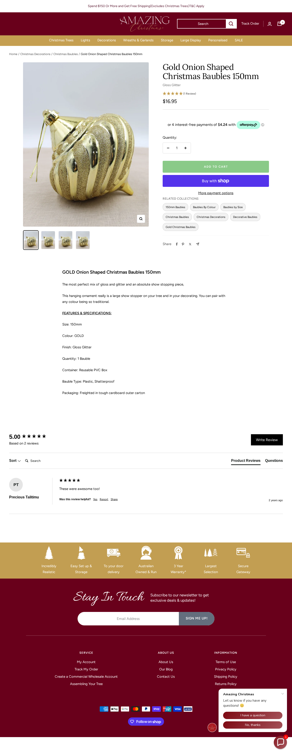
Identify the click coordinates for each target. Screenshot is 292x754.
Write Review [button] (267, 440)
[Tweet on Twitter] (190, 244)
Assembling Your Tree (86, 684)
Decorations (106, 40)
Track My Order (86, 669)
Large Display (190, 40)
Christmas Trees (61, 40)
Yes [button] (95, 499)
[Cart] (279, 24)
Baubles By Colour (204, 207)
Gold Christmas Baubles (181, 227)
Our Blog (166, 669)
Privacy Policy (225, 669)
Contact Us (166, 677)
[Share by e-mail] (197, 244)
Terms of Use (226, 662)
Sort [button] (13, 461)
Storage (167, 40)
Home (13, 54)
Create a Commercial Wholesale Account (86, 677)
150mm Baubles (175, 207)
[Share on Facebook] (177, 244)
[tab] (246, 461)
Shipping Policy (225, 677)
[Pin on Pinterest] (183, 244)
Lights (85, 40)
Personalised (217, 40)
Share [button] (114, 499)
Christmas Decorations (35, 54)
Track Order (250, 23)
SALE (239, 40)
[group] (33, 437)
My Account (86, 662)
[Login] (270, 24)
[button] (280, 742)
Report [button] (104, 499)
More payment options (215, 193)
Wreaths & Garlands (138, 40)
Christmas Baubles (65, 54)
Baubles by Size (233, 207)
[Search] (231, 23)
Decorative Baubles (245, 217)
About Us (166, 662)
